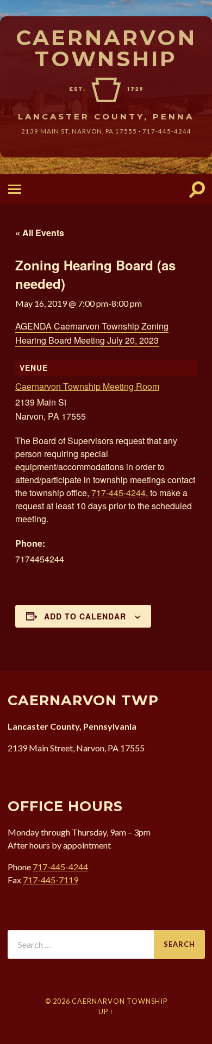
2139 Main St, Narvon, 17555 (79, 131)
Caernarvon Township (106, 48)
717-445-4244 (166, 131)
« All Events (39, 232)
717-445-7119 (50, 880)
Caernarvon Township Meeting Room (87, 386)
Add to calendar (85, 616)
